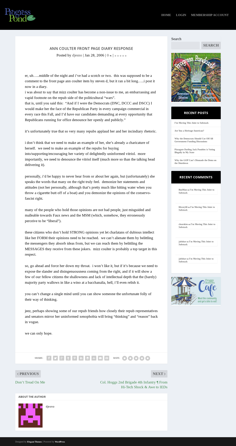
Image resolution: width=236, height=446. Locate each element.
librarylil (183, 207)
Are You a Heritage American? (189, 131)
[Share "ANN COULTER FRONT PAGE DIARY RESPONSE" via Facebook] (49, 358)
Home (166, 15)
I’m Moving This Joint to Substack (192, 123)
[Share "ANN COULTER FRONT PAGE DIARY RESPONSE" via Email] (100, 358)
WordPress (60, 442)
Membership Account (210, 15)
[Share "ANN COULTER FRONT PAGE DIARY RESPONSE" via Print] (107, 358)
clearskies (183, 224)
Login (181, 15)
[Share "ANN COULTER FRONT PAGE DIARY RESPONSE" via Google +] (62, 358)
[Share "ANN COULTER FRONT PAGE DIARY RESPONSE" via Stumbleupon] (94, 358)
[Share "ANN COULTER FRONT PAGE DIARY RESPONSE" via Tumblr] (68, 358)
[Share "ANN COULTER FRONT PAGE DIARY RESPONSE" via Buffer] (87, 358)
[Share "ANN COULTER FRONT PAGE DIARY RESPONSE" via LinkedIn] (81, 358)
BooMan (183, 190)
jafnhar (182, 241)
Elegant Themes (34, 442)
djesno (77, 55)
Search (176, 39)
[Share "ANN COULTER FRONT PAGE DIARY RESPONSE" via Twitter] (55, 358)
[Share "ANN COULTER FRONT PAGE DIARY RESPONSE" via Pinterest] (74, 358)
